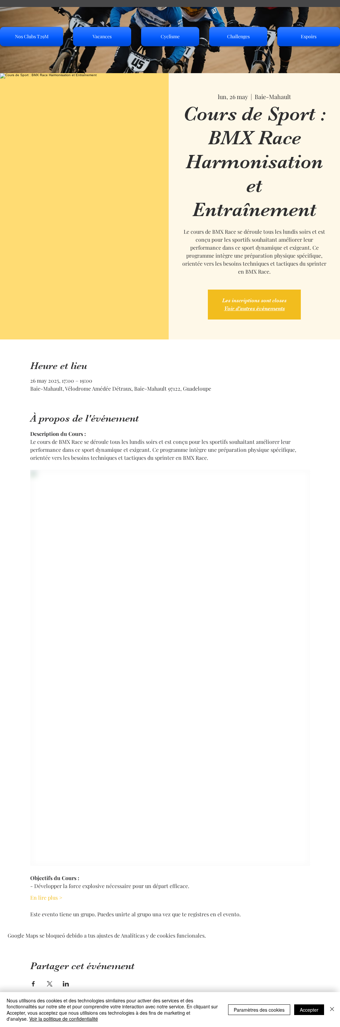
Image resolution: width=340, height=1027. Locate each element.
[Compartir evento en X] (49, 983)
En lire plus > (46, 897)
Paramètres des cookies (259, 1009)
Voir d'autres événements (254, 309)
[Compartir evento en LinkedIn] (66, 983)
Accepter (309, 1009)
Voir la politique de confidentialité (63, 1018)
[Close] (332, 1009)
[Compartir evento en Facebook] (33, 983)
